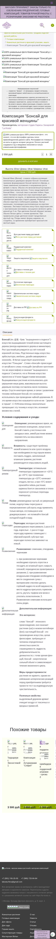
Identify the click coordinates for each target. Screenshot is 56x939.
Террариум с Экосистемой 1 (12, 762)
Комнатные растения (11, 914)
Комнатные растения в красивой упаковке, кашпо (28, 42)
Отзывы (33, 925)
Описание (7, 332)
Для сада (6, 925)
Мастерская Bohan (10, 936)
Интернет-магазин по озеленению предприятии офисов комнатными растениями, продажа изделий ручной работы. (26, 33)
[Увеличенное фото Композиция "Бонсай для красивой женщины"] (28, 53)
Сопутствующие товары (12, 933)
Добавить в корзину (28, 161)
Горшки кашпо (8, 929)
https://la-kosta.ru (43, 895)
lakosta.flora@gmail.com (12, 882)
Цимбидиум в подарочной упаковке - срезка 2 (44, 770)
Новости (33, 918)
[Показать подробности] (27, 237)
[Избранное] (34, 25)
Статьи (33, 922)
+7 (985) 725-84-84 (29, 878)
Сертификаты (36, 929)
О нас (32, 914)
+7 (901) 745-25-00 (10, 878)
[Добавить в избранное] (51, 53)
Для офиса (6, 922)
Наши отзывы (24, 907)
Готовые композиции (15, 39)
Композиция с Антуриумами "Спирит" (28, 762)
